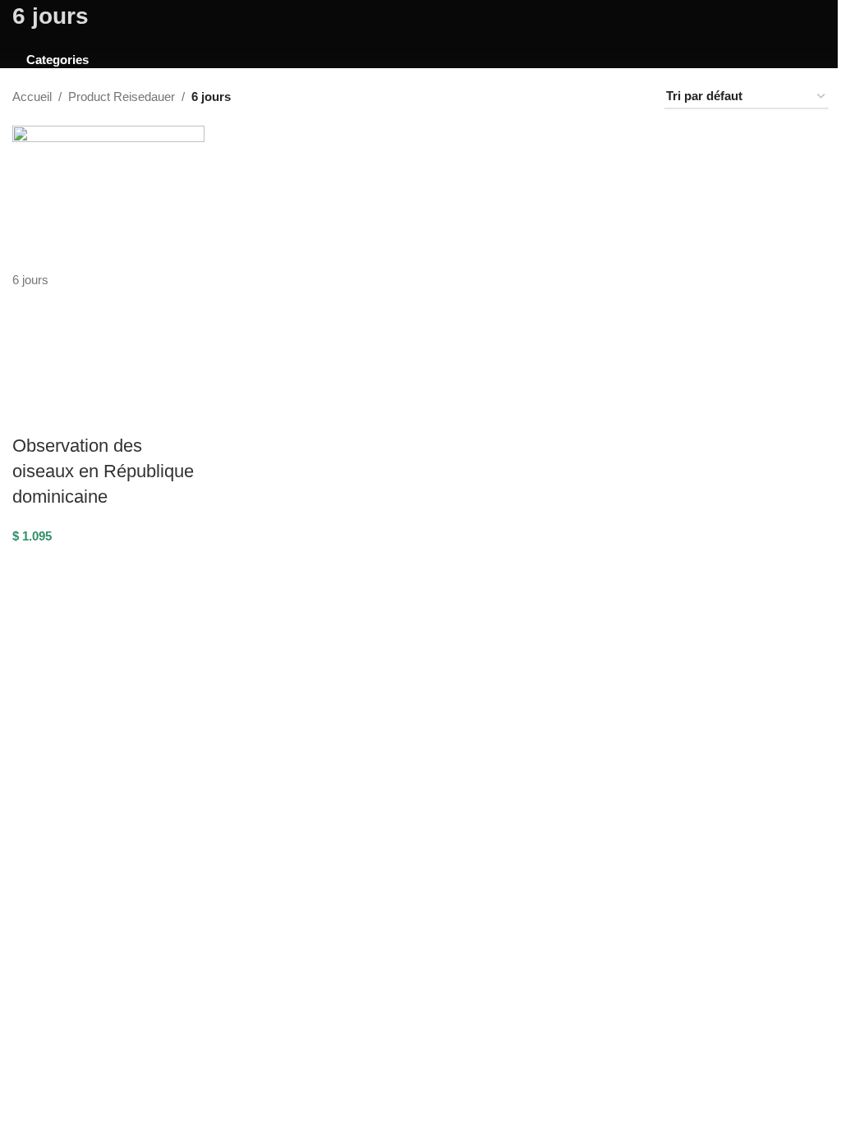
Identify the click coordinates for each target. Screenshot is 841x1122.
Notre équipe (607, 715)
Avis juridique (48, 899)
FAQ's (29, 879)
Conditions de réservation (80, 840)
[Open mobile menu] (19, 27)
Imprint (591, 754)
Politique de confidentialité (80, 919)
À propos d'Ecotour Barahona (652, 695)
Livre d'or (598, 735)
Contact (33, 860)
